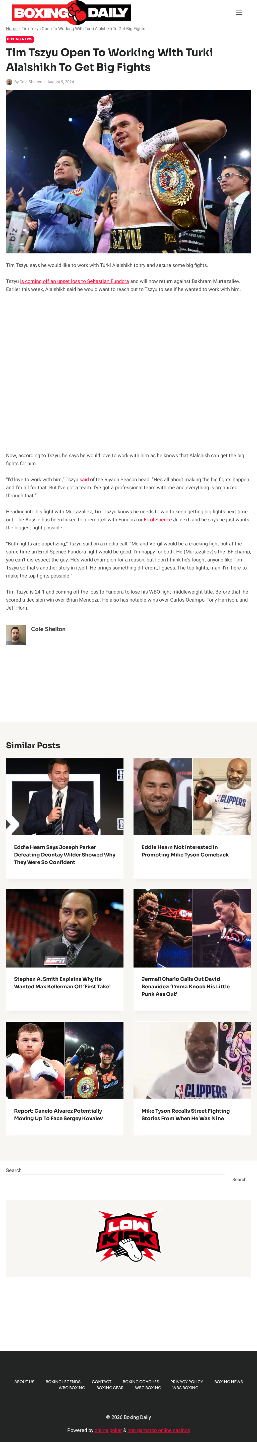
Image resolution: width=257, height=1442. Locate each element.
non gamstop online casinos (158, 1430)
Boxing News (20, 39)
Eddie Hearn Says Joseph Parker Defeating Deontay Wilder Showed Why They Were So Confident (64, 855)
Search (14, 1170)
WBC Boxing (148, 1387)
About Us (24, 1381)
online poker (108, 1430)
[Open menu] (239, 13)
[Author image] (9, 82)
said (85, 479)
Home (12, 29)
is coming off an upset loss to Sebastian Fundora (74, 281)
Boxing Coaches (141, 1381)
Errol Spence (158, 519)
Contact (101, 1381)
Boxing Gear (110, 1387)
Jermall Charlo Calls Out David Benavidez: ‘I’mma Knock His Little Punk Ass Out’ (186, 986)
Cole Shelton (31, 82)
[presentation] (64, 796)
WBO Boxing (72, 1387)
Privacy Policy (186, 1381)
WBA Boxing (185, 1387)
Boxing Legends (63, 1381)
